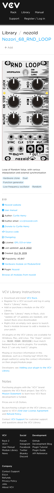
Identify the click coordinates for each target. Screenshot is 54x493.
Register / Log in (34, 18)
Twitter (23, 450)
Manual (39, 12)
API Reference (39, 453)
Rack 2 (5, 441)
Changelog (10, 237)
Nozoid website (12, 205)
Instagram (25, 444)
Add (10, 47)
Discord (24, 456)
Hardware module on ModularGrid (22, 264)
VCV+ (5, 444)
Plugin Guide (39, 450)
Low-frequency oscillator (16, 186)
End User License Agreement (33, 411)
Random (36, 186)
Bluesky (24, 453)
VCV (4, 435)
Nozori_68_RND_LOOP (26, 39)
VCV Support (18, 419)
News (5, 453)
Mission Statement (11, 393)
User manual (10, 210)
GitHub (36, 441)
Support (14, 18)
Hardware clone (11, 178)
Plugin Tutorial (39, 447)
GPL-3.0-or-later (22, 242)
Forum (23, 441)
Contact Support (11, 471)
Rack (13, 12)
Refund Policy (14, 414)
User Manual (8, 447)
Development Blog (42, 444)
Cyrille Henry (19, 215)
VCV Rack (32, 298)
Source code (12, 231)
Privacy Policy (9, 481)
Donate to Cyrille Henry (16, 226)
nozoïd (30, 32)
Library (25, 12)
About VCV (8, 487)
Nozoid (15, 269)
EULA (5, 474)
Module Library (10, 450)
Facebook (25, 447)
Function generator (13, 182)
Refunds (6, 477)
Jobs (4, 484)
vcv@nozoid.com (29, 221)
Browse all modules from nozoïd (19, 275)
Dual (25, 178)
